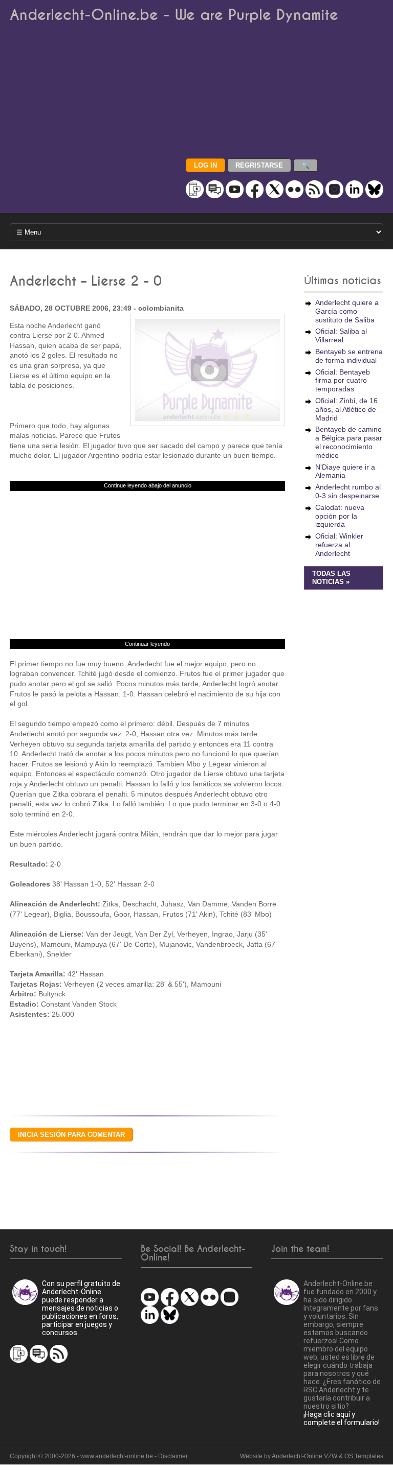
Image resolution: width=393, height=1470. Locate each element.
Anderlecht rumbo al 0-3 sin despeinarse (348, 491)
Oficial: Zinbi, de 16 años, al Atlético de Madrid (346, 409)
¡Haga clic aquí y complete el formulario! (341, 1418)
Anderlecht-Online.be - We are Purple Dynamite (174, 15)
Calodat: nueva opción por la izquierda (339, 516)
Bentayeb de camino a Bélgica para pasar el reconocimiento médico (348, 442)
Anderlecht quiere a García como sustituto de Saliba (347, 311)
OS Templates (363, 1456)
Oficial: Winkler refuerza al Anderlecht (339, 544)
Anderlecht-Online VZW (304, 1456)
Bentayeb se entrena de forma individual (349, 355)
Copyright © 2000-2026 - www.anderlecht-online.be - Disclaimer (99, 1456)
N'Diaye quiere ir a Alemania (345, 471)
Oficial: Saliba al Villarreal (341, 335)
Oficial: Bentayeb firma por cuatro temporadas (342, 380)
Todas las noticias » (331, 578)
